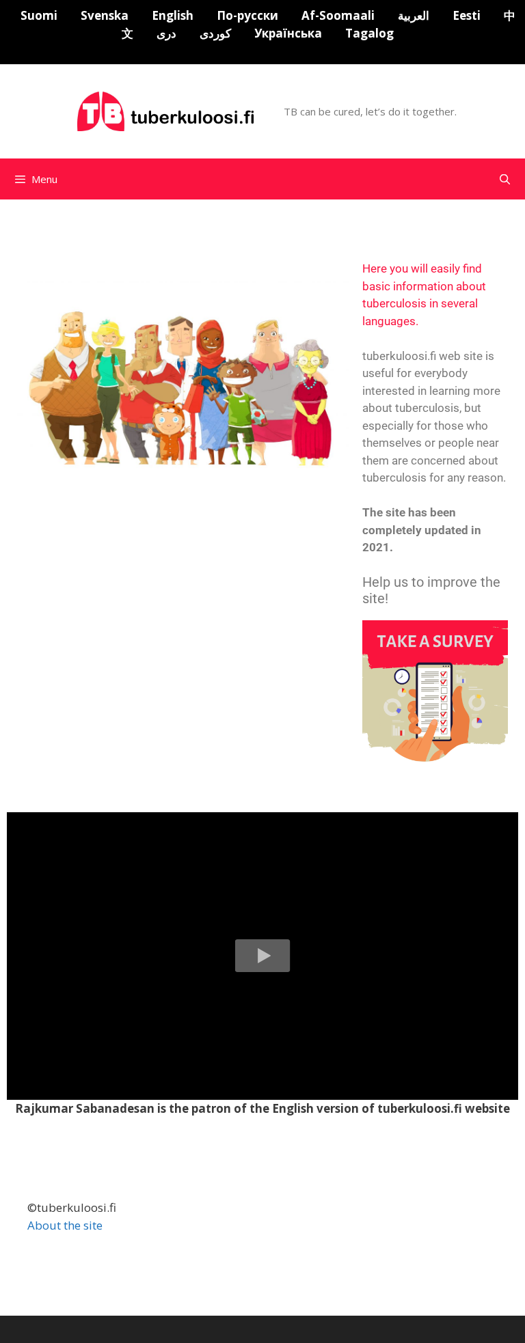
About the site (65, 1225)
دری (166, 33)
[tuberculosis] (167, 110)
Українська (288, 33)
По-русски (247, 15)
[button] (262, 956)
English (172, 15)
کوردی (215, 33)
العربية (413, 15)
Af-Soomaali (338, 15)
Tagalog (369, 33)
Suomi (39, 15)
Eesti (467, 15)
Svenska (105, 15)
